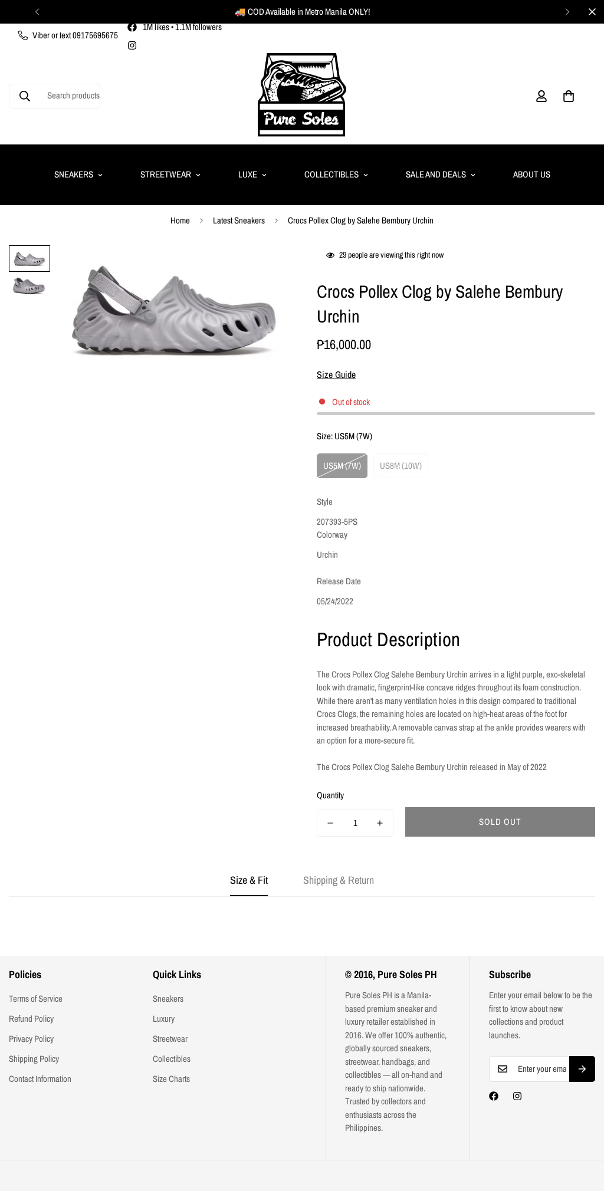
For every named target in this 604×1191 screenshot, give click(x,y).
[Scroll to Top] (581, 1126)
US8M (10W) (401, 465)
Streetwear (165, 174)
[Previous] (37, 12)
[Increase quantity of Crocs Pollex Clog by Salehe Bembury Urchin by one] (380, 823)
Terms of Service (36, 998)
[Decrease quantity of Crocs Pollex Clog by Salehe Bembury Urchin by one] (330, 823)
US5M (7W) (342, 465)
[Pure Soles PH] (302, 95)
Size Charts (171, 1078)
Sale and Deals (436, 174)
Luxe (247, 174)
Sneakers (73, 174)
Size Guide (336, 374)
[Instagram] (132, 45)
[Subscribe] (582, 1069)
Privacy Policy (31, 1038)
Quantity (330, 795)
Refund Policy (31, 1018)
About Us (531, 174)
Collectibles (331, 174)
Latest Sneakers (239, 220)
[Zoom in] (262, 270)
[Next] (567, 12)
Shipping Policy (34, 1058)
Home (180, 220)
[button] (568, 96)
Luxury (164, 1018)
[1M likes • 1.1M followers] (493, 1096)
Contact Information (40, 1078)
